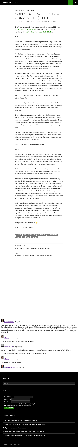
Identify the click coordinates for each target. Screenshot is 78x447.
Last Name (7, 402)
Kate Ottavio (29, 10)
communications (29, 234)
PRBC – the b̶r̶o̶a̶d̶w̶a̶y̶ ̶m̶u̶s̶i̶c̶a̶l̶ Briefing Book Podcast (20, 420)
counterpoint (52, 234)
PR (24, 237)
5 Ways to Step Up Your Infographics (14, 428)
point (18, 237)
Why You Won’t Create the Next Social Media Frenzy (32, 247)
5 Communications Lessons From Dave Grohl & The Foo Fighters (23, 431)
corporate (41, 234)
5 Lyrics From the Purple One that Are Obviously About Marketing (24, 424)
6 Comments (54, 21)
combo (19, 234)
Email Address (9, 397)
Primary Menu (75, 2)
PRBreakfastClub (10, 2)
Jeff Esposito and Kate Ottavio (37, 21)
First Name (7, 399)
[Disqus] (39, 288)
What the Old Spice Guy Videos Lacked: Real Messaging (33, 254)
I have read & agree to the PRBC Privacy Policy (19, 404)
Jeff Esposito (19, 10)
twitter (34, 237)
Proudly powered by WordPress (11, 444)
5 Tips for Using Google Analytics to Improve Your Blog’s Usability (24, 435)
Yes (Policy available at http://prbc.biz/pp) (18, 405)
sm (28, 237)
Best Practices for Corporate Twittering (38, 32)
